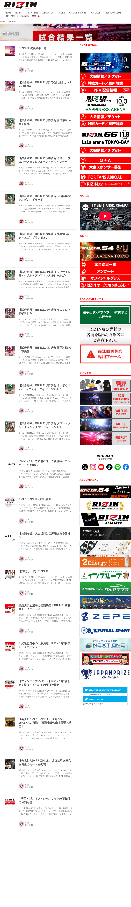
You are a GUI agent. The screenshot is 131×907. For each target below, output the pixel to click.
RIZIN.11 (11, 33)
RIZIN (27, 69)
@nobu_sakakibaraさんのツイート (97, 694)
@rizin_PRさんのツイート (94, 704)
